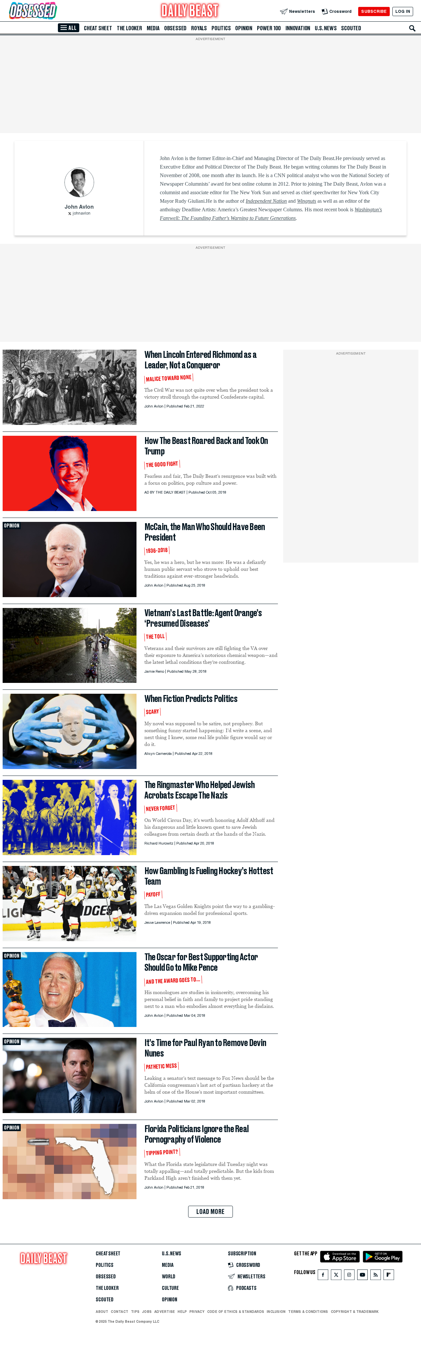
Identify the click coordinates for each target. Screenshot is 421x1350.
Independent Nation (266, 201)
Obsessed (175, 28)
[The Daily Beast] (190, 11)
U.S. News (325, 28)
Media (153, 28)
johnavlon (81, 214)
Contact (119, 1312)
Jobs (147, 1312)
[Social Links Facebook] (323, 1276)
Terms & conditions (308, 1312)
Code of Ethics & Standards (235, 1312)
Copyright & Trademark (355, 1312)
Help (182, 1312)
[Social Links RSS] (375, 1276)
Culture (170, 1288)
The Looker (129, 28)
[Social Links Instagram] (349, 1276)
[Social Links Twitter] (336, 1276)
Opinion (243, 28)
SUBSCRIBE (373, 11)
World (168, 1276)
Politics (221, 28)
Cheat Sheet (98, 28)
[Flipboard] (389, 1276)
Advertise (164, 1312)
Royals (199, 28)
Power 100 (269, 28)
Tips (135, 1312)
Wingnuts (306, 201)
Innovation (297, 28)
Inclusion (276, 1312)
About (102, 1312)
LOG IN (402, 11)
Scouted (351, 28)
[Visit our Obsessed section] (54, 11)
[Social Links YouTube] (362, 1276)
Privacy (197, 1312)
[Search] (412, 28)
